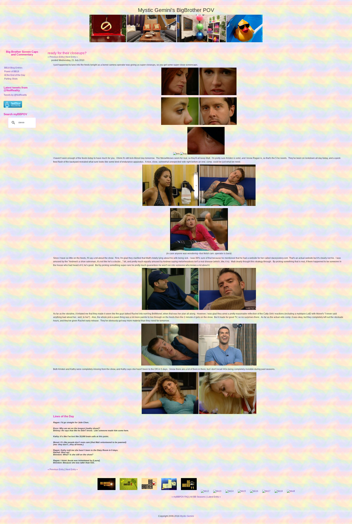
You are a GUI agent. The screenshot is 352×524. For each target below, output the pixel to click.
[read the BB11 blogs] (188, 491)
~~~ (22, 59)
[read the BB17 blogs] (266, 491)
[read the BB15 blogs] (242, 491)
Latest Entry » (214, 497)
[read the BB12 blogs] (205, 491)
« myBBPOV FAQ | (181, 497)
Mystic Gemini (187, 516)
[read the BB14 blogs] (229, 491)
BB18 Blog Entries (13, 67)
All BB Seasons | (198, 497)
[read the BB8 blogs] (128, 491)
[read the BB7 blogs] (106, 491)
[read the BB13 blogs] (217, 491)
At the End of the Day (14, 75)
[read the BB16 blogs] (254, 491)
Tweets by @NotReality (15, 95)
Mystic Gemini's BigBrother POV (176, 10)
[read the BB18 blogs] (279, 491)
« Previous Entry (56, 57)
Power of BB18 (11, 71)
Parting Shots (11, 79)
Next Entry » (72, 57)
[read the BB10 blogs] (169, 491)
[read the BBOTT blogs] (291, 491)
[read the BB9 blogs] (149, 491)
